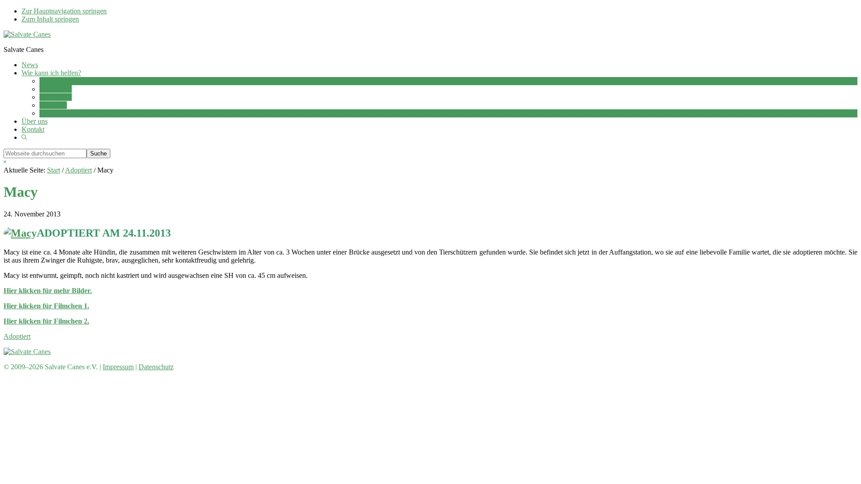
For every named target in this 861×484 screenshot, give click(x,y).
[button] (24, 137)
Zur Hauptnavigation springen (64, 11)
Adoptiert (17, 336)
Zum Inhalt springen (50, 19)
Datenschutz (156, 367)
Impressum (118, 367)
